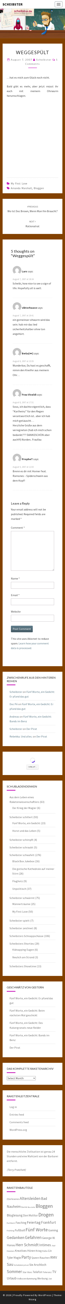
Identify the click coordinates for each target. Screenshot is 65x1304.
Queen (35, 1257)
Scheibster (13, 4)
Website (16, 611)
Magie (17, 1258)
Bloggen (39, 188)
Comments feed (19, 1122)
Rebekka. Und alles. (21, 736)
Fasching (21, 1223)
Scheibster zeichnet (21, 928)
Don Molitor (30, 1215)
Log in (13, 1107)
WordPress (44, 1295)
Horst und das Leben (24, 830)
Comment (18, 527)
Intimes (45, 1245)
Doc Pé (14, 704)
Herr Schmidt (27, 1244)
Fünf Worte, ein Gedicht (26, 823)
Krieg (39, 1250)
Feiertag (34, 1222)
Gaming (53, 1230)
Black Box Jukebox (23, 861)
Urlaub (12, 1278)
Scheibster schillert (21, 817)
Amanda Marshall (21, 188)
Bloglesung (15, 1215)
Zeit (50, 1278)
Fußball (20, 1230)
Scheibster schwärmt (22, 898)
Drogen (46, 1214)
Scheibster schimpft (21, 839)
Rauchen (45, 1257)
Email (15, 595)
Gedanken (15, 1237)
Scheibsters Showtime (23, 966)
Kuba (44, 1250)
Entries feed (17, 1114)
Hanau (11, 1245)
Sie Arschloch (37, 1265)
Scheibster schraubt (21, 847)
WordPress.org (18, 1129)
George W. (48, 1238)
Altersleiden (30, 1198)
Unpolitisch (19, 888)
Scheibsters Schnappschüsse (26, 936)
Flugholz (17, 881)
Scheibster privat (21, 1265)
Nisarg (32, 1299)
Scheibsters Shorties (22, 943)
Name (15, 578)
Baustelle (31, 1207)
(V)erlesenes (13, 1199)
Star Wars (27, 1272)
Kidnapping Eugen (23, 949)
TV (54, 1271)
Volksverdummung (27, 1278)
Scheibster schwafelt (22, 855)
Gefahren (33, 1237)
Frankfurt (48, 1222)
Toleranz (47, 1272)
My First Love (19, 183)
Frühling (10, 1230)
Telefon (37, 1272)
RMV (53, 1257)
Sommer (14, 1271)
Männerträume (21, 904)
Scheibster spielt (20, 920)
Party (26, 1257)
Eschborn (11, 1223)
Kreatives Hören (25, 1251)
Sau (10, 1264)
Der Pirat (31, 729)
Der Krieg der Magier (24, 808)
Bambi (24, 1207)
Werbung (42, 1278)
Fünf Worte (37, 1230)
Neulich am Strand (23, 957)
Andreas (14, 716)
